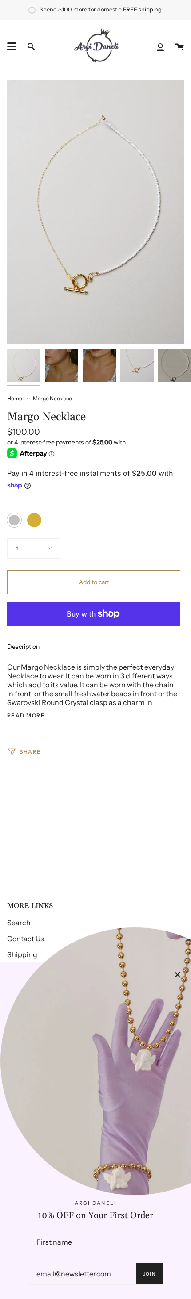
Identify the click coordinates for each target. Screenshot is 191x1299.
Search (19, 922)
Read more (26, 715)
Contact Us (25, 938)
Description (23, 647)
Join (149, 1274)
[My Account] (160, 46)
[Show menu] (11, 46)
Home (14, 398)
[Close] (177, 974)
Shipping (22, 954)
